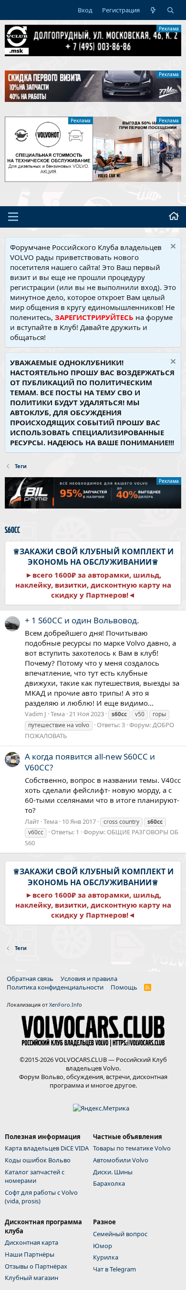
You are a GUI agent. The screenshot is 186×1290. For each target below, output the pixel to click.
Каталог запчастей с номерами (34, 1176)
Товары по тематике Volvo (132, 1148)
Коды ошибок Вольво (38, 1160)
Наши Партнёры (29, 1254)
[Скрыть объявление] (172, 247)
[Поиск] (170, 10)
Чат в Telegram (114, 1269)
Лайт (32, 821)
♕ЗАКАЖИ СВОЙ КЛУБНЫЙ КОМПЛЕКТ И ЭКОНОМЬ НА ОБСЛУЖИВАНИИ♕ (93, 556)
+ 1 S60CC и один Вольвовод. (82, 620)
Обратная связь (30, 978)
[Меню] (13, 216)
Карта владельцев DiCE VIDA (47, 1148)
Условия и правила (89, 978)
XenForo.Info (65, 1004)
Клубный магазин (31, 1277)
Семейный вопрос (120, 1234)
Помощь (124, 987)
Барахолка (109, 1183)
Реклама (169, 28)
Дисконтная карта (31, 1242)
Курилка (105, 1257)
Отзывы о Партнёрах (36, 1266)
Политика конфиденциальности (55, 987)
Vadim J (35, 714)
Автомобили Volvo (120, 1160)
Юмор (102, 1245)
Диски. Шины (113, 1172)
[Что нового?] (153, 10)
